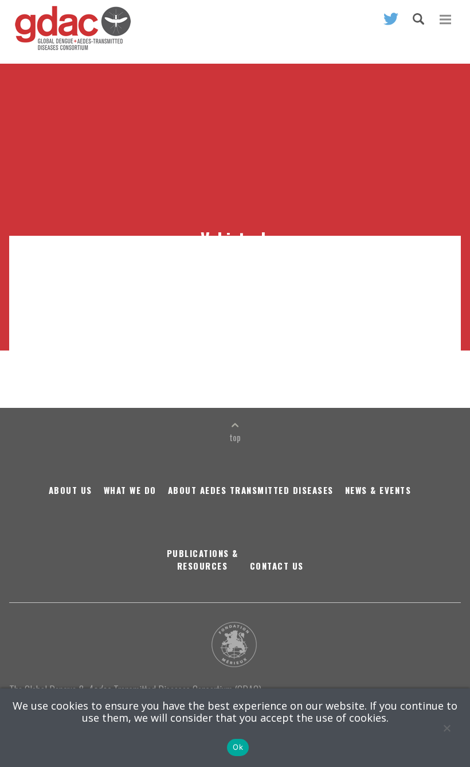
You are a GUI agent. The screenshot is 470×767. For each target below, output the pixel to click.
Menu (445, 19)
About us (70, 490)
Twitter (391, 19)
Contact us (277, 565)
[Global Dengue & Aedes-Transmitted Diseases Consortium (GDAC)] (70, 34)
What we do (130, 490)
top (235, 437)
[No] (446, 728)
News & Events (378, 490)
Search (418, 19)
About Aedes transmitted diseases (251, 490)
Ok (238, 747)
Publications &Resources (202, 559)
